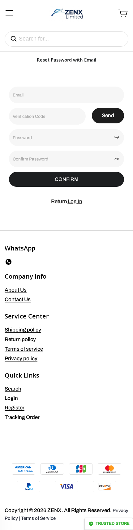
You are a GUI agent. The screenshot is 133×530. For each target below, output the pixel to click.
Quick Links (22, 375)
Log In (75, 201)
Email (18, 95)
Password (22, 137)
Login (11, 398)
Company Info (25, 276)
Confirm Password (30, 159)
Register (14, 408)
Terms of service (24, 349)
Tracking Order (22, 417)
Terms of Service (38, 518)
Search (13, 389)
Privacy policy (21, 358)
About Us (16, 290)
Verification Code (29, 116)
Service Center (27, 316)
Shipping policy (23, 330)
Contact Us (18, 299)
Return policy (20, 339)
